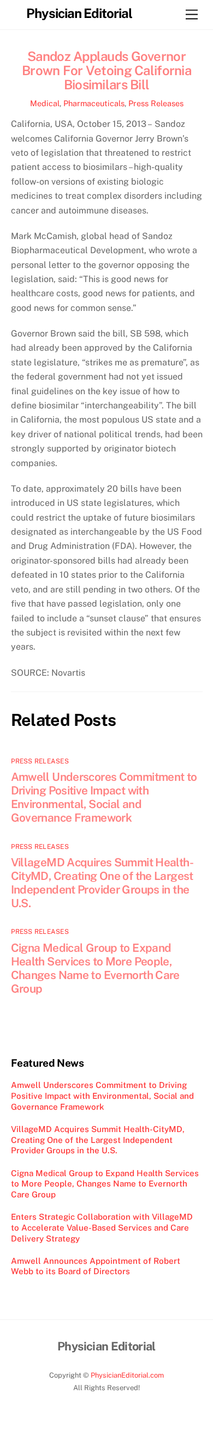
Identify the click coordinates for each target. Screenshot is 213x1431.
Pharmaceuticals (94, 103)
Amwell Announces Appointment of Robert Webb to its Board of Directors (95, 1266)
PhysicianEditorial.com (127, 1375)
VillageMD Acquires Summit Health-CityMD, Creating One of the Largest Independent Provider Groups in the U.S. (102, 882)
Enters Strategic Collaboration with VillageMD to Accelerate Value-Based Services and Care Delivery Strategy (102, 1227)
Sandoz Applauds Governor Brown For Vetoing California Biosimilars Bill (106, 70)
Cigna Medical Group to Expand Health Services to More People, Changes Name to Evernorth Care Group (95, 968)
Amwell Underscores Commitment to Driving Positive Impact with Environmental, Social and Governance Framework (104, 797)
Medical (45, 103)
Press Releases (156, 103)
